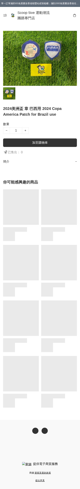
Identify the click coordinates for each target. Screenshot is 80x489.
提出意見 (40, 480)
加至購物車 (40, 142)
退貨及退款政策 (43, 472)
